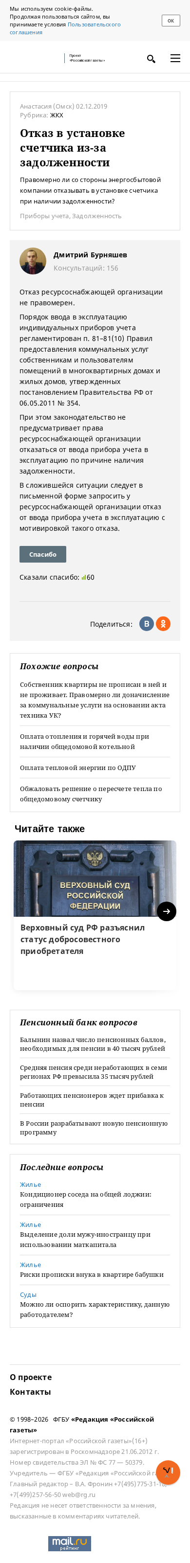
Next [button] (167, 911)
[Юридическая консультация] (34, 58)
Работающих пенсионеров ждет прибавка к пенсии (92, 1100)
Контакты (31, 1391)
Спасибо (43, 554)
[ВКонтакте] (146, 623)
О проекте (31, 1377)
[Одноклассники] (163, 623)
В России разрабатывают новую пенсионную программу (94, 1127)
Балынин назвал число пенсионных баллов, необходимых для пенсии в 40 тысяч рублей (93, 1044)
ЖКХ (57, 115)
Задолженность (97, 215)
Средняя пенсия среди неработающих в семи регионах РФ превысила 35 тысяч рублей (93, 1072)
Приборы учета (44, 215)
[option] (95, 915)
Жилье (30, 1184)
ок (171, 21)
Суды (28, 1294)
